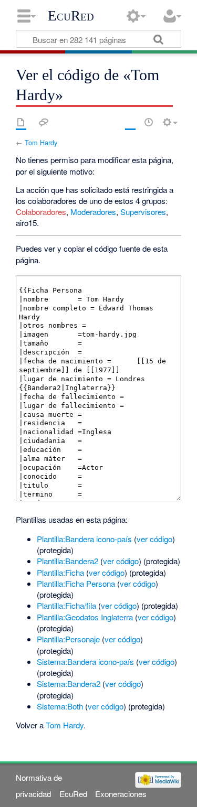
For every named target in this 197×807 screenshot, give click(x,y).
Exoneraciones (121, 793)
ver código (154, 538)
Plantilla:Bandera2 (67, 560)
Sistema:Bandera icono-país (85, 661)
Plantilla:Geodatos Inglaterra (85, 616)
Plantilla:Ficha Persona (76, 583)
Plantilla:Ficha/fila (66, 605)
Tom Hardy (41, 142)
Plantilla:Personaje (68, 638)
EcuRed (71, 16)
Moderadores (93, 211)
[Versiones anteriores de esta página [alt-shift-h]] (148, 122)
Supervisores (143, 211)
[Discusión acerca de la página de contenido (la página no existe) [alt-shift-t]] (43, 122)
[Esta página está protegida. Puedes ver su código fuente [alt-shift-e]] (130, 122)
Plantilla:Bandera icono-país (84, 538)
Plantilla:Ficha (60, 572)
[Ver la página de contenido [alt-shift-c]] (21, 122)
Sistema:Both (60, 706)
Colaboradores (41, 211)
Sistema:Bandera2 (68, 683)
